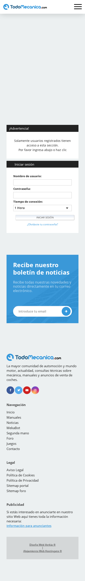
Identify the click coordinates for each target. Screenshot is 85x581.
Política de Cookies (21, 475)
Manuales (14, 417)
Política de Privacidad (23, 480)
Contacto (13, 449)
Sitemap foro (16, 491)
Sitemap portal (18, 485)
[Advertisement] (42, 58)
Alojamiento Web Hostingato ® (42, 551)
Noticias (13, 422)
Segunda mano (18, 433)
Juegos (11, 443)
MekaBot (13, 428)
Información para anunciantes (29, 526)
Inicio (11, 412)
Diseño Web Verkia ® (42, 544)
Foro (10, 438)
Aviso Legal (15, 470)
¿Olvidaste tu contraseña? (42, 224)
